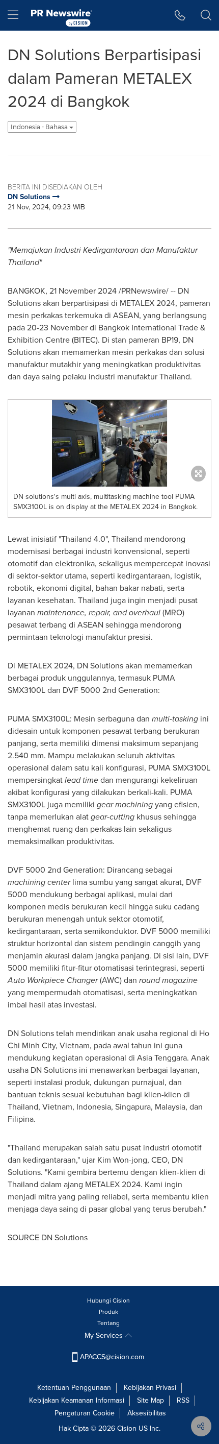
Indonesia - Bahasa (40, 127)
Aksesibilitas (146, 1413)
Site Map (150, 1400)
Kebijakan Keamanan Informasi (76, 1400)
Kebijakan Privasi (150, 1387)
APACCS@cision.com (112, 1357)
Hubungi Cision (108, 1300)
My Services (105, 1335)
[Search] (206, 15)
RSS (183, 1400)
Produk (108, 1311)
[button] (109, 443)
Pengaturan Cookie (84, 1413)
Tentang (108, 1323)
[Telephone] (180, 15)
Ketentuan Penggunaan (74, 1387)
